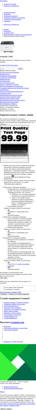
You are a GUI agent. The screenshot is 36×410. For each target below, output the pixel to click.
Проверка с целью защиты (12, 313)
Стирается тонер (5, 93)
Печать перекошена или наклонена (11, 86)
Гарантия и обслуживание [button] (12, 19)
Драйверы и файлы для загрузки (14, 304)
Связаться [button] (7, 21)
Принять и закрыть (6, 409)
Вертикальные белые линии (9, 102)
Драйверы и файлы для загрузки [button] (14, 18)
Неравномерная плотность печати (11, 95)
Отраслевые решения (11, 330)
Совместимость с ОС (11, 316)
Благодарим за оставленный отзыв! (11, 272)
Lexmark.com (17, 322)
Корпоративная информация (13, 388)
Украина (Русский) (10, 4)
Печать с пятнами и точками (9, 84)
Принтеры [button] (7, 14)
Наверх (2, 392)
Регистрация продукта (11, 306)
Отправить (4, 294)
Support (6, 29)
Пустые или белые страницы (9, 72)
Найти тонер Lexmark (11, 311)
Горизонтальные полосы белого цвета (12, 100)
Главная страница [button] (9, 12)
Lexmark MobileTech (10, 318)
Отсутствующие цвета (7, 83)
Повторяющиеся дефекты (8, 104)
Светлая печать (5, 81)
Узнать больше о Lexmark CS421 (10, 292)
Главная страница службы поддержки (16, 302)
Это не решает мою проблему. (13, 287)
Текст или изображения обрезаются (11, 91)
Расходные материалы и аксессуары (15, 328)
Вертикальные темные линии (9, 98)
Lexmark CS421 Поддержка (9, 65)
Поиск (20, 68)
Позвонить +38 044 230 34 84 (13, 341)
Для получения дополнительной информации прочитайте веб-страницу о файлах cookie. (17, 403)
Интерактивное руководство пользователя (18, 34)
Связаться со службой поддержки (19, 294)
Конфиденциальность (11, 387)
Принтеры (7, 31)
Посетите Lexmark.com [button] (11, 6)
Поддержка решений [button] (10, 16)
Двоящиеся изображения (8, 76)
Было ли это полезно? (7, 276)
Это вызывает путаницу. (12, 289)
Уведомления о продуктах (12, 315)
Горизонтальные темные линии (10, 97)
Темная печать (4, 74)
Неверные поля (5, 79)
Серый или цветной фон (8, 77)
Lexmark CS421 (9, 33)
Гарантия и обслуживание (12, 308)
